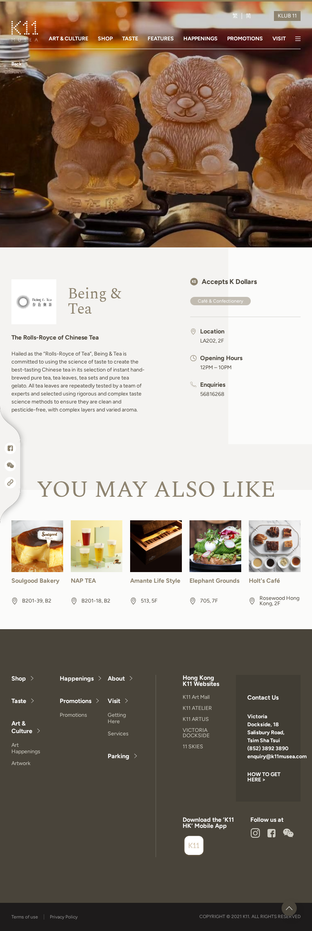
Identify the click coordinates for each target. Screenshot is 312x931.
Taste (18, 701)
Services (118, 733)
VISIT (279, 38)
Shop (18, 678)
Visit (114, 701)
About (116, 678)
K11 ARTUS (196, 719)
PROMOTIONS (245, 38)
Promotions (75, 701)
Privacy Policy (64, 917)
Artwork (20, 763)
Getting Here (117, 718)
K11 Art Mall (196, 697)
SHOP (105, 38)
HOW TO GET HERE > (263, 777)
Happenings (77, 678)
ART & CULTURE (68, 38)
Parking (118, 756)
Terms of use (24, 917)
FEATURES (161, 38)
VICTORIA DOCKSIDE (196, 733)
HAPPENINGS (200, 38)
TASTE (130, 38)
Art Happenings (25, 748)
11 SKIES (193, 746)
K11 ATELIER (197, 708)
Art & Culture (21, 727)
